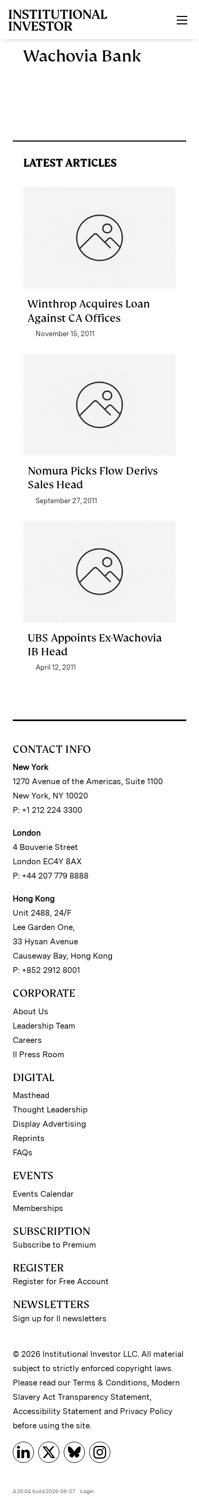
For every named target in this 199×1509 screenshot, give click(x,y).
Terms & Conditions (110, 1383)
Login (87, 1491)
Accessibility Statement (57, 1411)
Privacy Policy (146, 1411)
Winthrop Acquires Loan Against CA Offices (89, 310)
